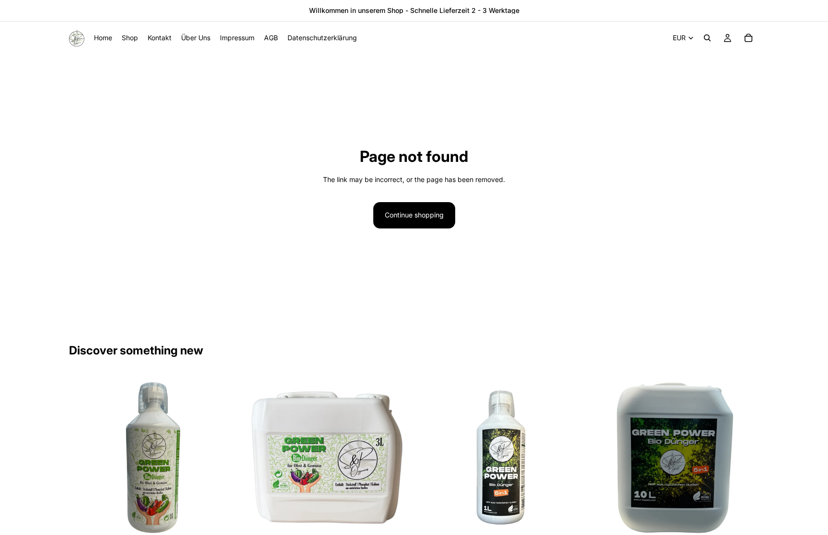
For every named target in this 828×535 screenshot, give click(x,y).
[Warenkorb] (748, 37)
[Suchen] (707, 37)
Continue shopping (414, 215)
